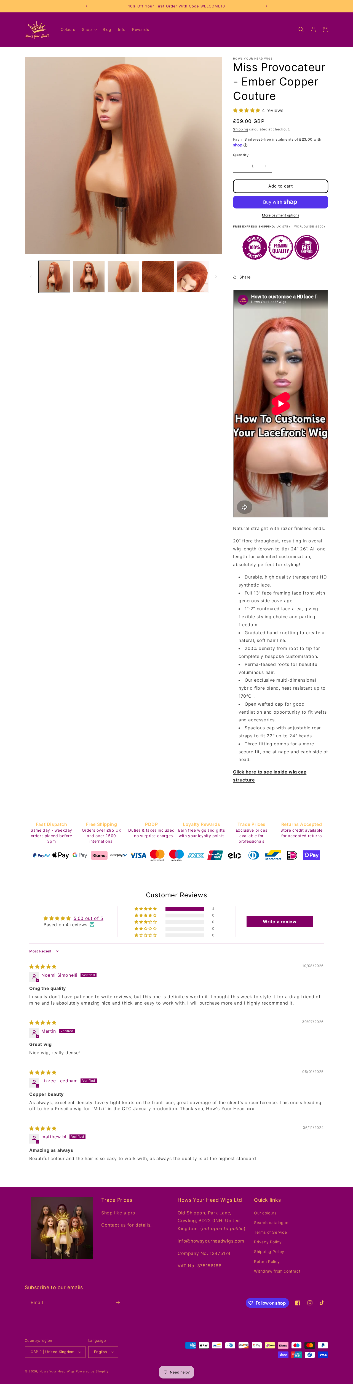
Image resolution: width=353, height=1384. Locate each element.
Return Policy (267, 1261)
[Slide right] (216, 277)
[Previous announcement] (87, 6)
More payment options (280, 215)
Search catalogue (271, 1222)
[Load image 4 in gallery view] (158, 277)
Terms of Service (270, 1232)
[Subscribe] (118, 1302)
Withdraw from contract (277, 1271)
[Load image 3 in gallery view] (123, 277)
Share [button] (245, 277)
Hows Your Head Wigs (57, 1371)
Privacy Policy (268, 1242)
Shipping (240, 129)
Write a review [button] (279, 921)
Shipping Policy (269, 1251)
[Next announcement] (266, 6)
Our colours (265, 1213)
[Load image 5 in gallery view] (192, 277)
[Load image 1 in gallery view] (54, 277)
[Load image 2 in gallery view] (89, 277)
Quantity (240, 155)
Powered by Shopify (92, 1371)
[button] (89, 29)
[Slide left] (31, 277)
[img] (43, 966)
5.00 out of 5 (88, 918)
